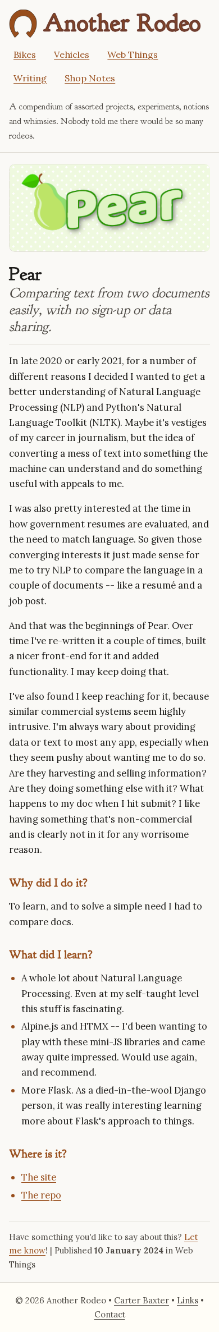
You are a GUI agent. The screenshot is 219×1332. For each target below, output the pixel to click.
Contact (109, 1314)
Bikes (24, 54)
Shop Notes (90, 78)
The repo (41, 1195)
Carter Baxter (141, 1300)
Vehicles (71, 54)
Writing (30, 78)
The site (38, 1177)
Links (187, 1300)
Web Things (132, 54)
